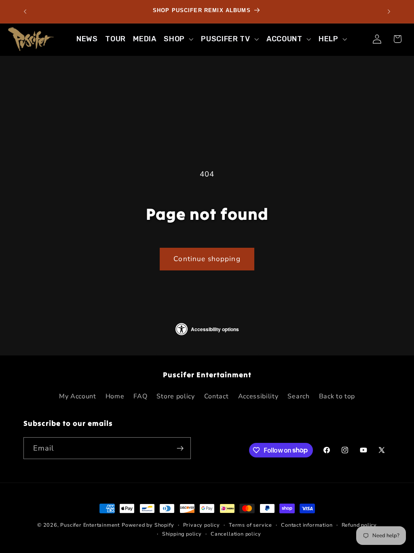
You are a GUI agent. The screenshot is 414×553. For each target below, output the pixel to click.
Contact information (306, 524)
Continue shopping (207, 259)
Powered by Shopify (148, 524)
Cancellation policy (236, 533)
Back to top (337, 396)
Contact (216, 396)
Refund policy (359, 524)
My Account (77, 396)
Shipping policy (182, 533)
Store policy (175, 396)
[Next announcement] (389, 12)
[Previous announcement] (25, 12)
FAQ (140, 396)
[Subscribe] (180, 448)
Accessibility (258, 396)
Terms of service (250, 524)
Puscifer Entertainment (90, 524)
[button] (178, 39)
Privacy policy (201, 524)
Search (298, 396)
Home (115, 396)
